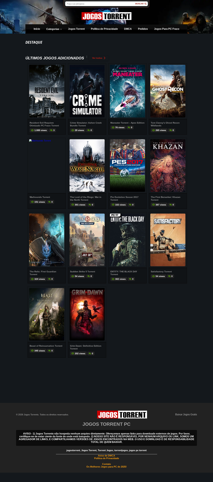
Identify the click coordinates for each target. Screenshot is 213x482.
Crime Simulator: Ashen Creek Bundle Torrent (86, 124)
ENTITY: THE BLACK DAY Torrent (123, 273)
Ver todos (97, 58)
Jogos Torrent (76, 29)
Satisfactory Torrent (161, 271)
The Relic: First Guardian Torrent (43, 273)
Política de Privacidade (104, 29)
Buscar (139, 4)
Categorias (52, 29)
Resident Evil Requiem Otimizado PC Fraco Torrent (44, 124)
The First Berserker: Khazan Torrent (165, 198)
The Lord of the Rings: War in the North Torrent (85, 198)
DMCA (128, 29)
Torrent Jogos (105, 450)
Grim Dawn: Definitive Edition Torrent (85, 347)
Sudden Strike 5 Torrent (82, 271)
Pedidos (143, 29)
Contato (106, 464)
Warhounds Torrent (40, 197)
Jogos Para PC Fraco (166, 29)
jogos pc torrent (138, 450)
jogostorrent (73, 450)
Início (37, 29)
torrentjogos (121, 450)
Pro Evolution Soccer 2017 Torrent (124, 198)
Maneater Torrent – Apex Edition (127, 123)
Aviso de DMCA (106, 455)
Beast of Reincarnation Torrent (46, 346)
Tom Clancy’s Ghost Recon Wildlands (165, 124)
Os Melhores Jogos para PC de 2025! (106, 466)
